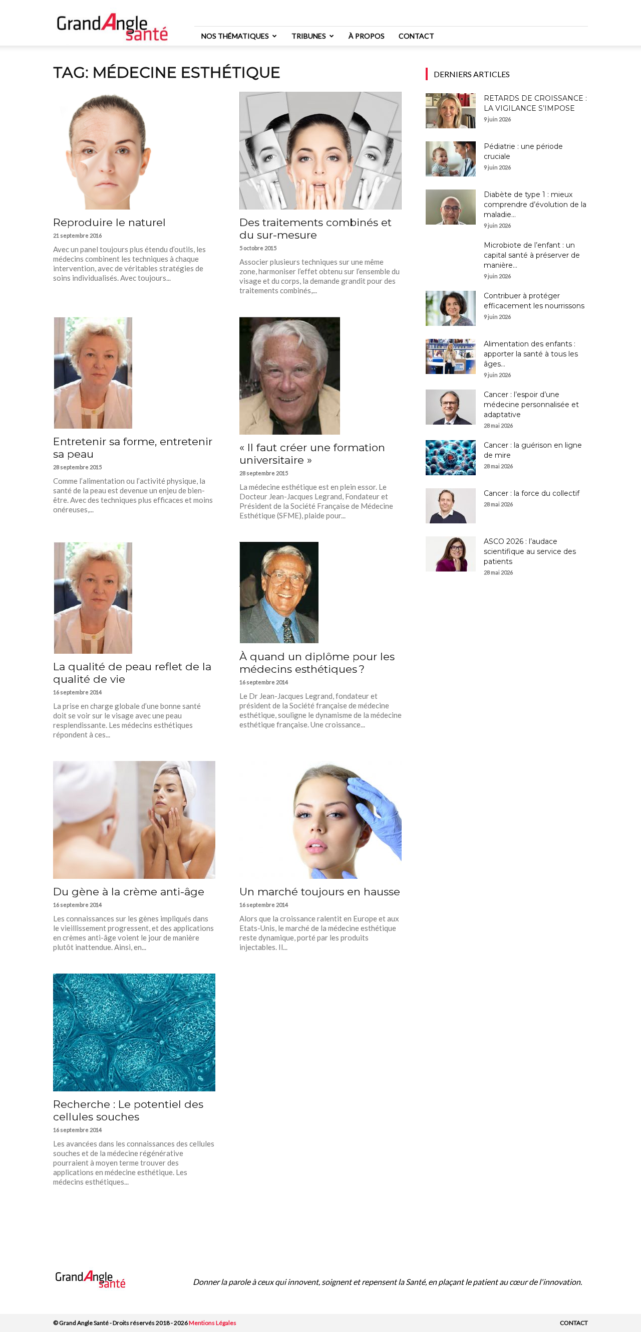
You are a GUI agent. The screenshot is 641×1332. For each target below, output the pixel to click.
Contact (416, 36)
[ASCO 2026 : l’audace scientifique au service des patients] (451, 554)
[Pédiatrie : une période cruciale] (451, 158)
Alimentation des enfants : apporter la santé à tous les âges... (531, 353)
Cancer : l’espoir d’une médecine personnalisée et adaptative (531, 404)
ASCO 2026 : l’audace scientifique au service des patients (530, 551)
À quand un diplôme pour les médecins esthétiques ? (317, 662)
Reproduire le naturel (109, 222)
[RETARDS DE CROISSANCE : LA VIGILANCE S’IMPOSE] (451, 110)
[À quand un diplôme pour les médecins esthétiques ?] (320, 593)
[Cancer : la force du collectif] (451, 505)
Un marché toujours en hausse (319, 891)
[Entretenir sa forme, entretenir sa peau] (134, 373)
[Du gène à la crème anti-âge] (134, 820)
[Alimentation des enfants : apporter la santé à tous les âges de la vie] (451, 356)
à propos (367, 36)
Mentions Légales (212, 1322)
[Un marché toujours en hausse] (320, 820)
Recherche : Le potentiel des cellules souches (128, 1110)
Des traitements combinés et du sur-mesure (315, 228)
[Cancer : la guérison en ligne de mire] (451, 457)
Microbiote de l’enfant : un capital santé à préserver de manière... (532, 255)
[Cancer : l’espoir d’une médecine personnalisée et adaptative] (451, 407)
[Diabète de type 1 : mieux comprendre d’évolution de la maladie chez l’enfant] (451, 207)
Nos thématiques (235, 36)
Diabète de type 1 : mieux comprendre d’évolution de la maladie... (535, 204)
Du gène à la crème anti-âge (128, 891)
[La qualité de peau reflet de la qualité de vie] (134, 598)
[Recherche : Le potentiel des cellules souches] (134, 1032)
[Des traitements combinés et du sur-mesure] (320, 151)
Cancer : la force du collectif (531, 493)
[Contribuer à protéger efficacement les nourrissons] (451, 308)
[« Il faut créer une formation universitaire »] (320, 376)
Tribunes (308, 36)
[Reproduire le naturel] (134, 151)
